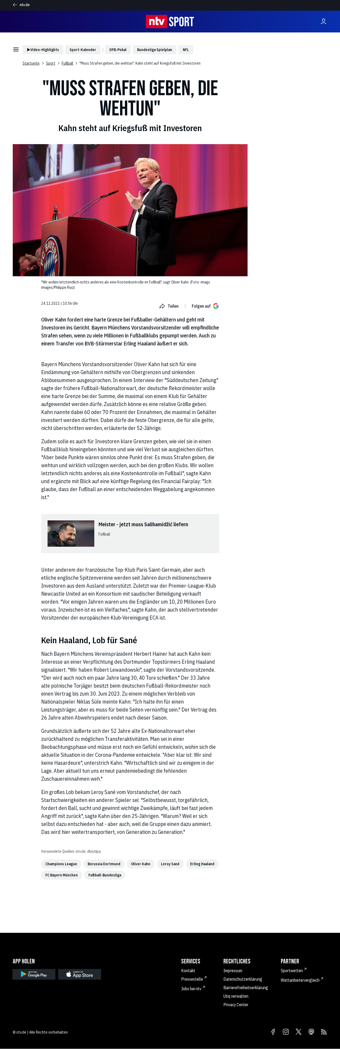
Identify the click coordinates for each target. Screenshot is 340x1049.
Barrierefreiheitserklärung (245, 987)
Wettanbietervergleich (300, 980)
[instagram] (286, 1032)
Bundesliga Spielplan (154, 49)
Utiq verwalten (235, 996)
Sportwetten (292, 970)
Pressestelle (192, 979)
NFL (186, 49)
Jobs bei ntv (191, 988)
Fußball (67, 63)
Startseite (31, 63)
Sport (50, 63)
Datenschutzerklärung (242, 979)
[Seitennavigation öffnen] (16, 49)
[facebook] (273, 1032)
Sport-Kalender (83, 49)
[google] (34, 974)
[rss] (324, 1032)
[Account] (323, 22)
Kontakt (188, 970)
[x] (298, 1032)
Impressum (232, 970)
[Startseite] (170, 21)
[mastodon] (311, 1032)
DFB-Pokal (117, 49)
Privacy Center (235, 1004)
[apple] (79, 974)
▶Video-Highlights (43, 49)
